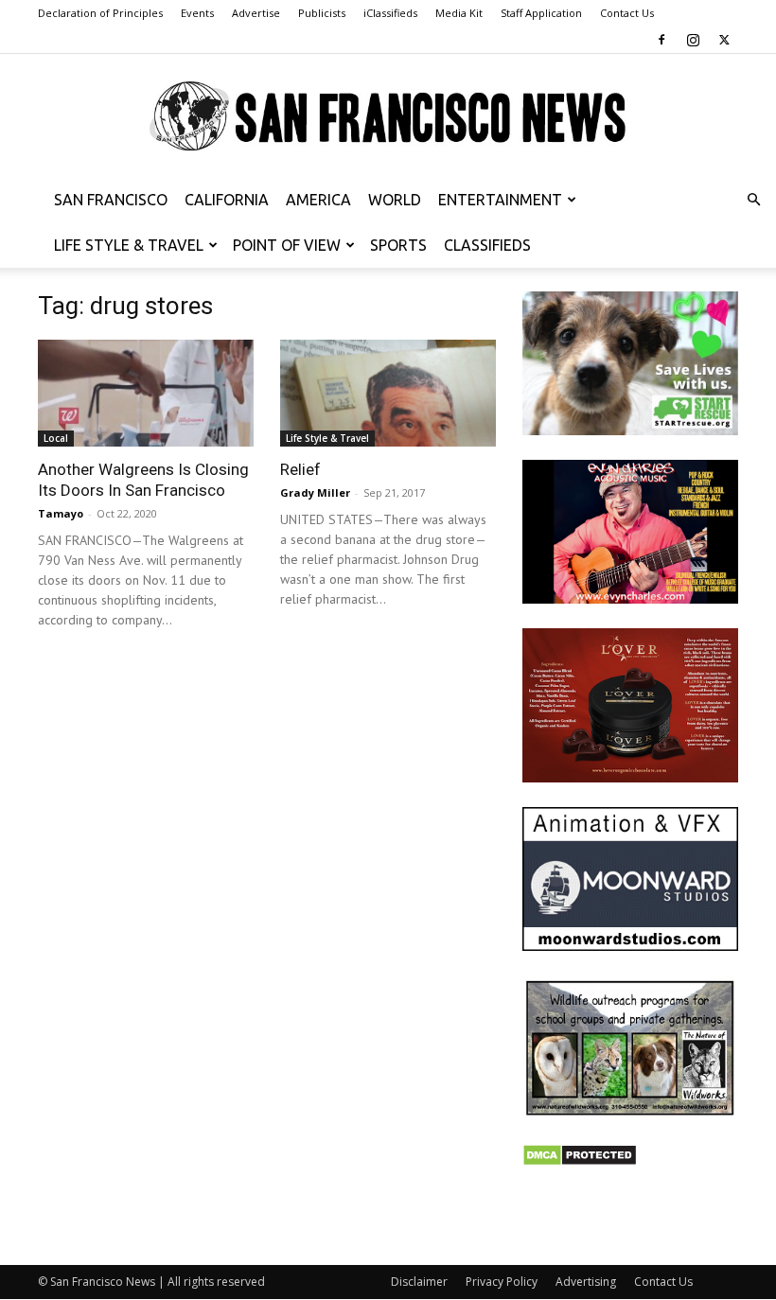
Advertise (256, 13)
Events (197, 13)
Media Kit (459, 13)
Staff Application (541, 13)
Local (56, 438)
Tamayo (60, 513)
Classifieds (487, 245)
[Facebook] (661, 39)
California (227, 199)
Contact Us (627, 13)
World (394, 199)
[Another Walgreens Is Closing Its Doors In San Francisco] (146, 393)
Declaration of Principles (100, 13)
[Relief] (388, 393)
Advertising (586, 1282)
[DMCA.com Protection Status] (579, 1161)
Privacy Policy (502, 1282)
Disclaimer (419, 1282)
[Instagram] (693, 39)
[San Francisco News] (388, 116)
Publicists (321, 13)
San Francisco (111, 199)
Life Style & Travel (128, 245)
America (318, 199)
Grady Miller (315, 492)
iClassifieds (390, 13)
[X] (724, 39)
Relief (300, 469)
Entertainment (500, 199)
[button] (753, 200)
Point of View (287, 245)
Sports (398, 245)
